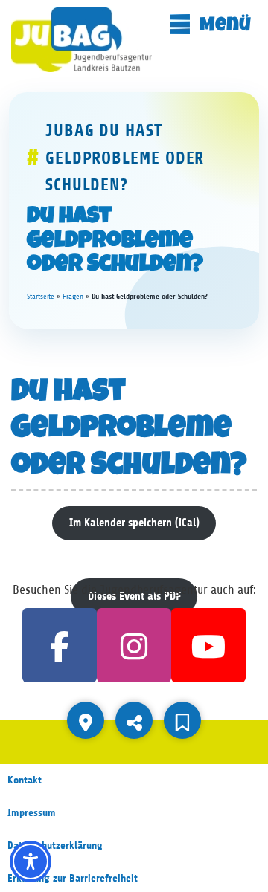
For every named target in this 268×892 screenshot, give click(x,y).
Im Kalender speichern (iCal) (134, 522)
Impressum (31, 813)
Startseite (40, 296)
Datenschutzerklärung (55, 845)
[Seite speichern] (182, 720)
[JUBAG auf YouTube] (208, 645)
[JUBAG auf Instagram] (134, 645)
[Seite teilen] (134, 720)
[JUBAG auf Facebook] (59, 645)
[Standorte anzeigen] (85, 720)
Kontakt (24, 780)
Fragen (73, 296)
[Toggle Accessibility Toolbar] (30, 861)
